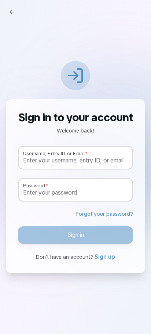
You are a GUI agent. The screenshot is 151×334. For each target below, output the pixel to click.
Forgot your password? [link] (104, 214)
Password (34, 185)
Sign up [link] (105, 257)
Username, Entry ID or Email (53, 153)
